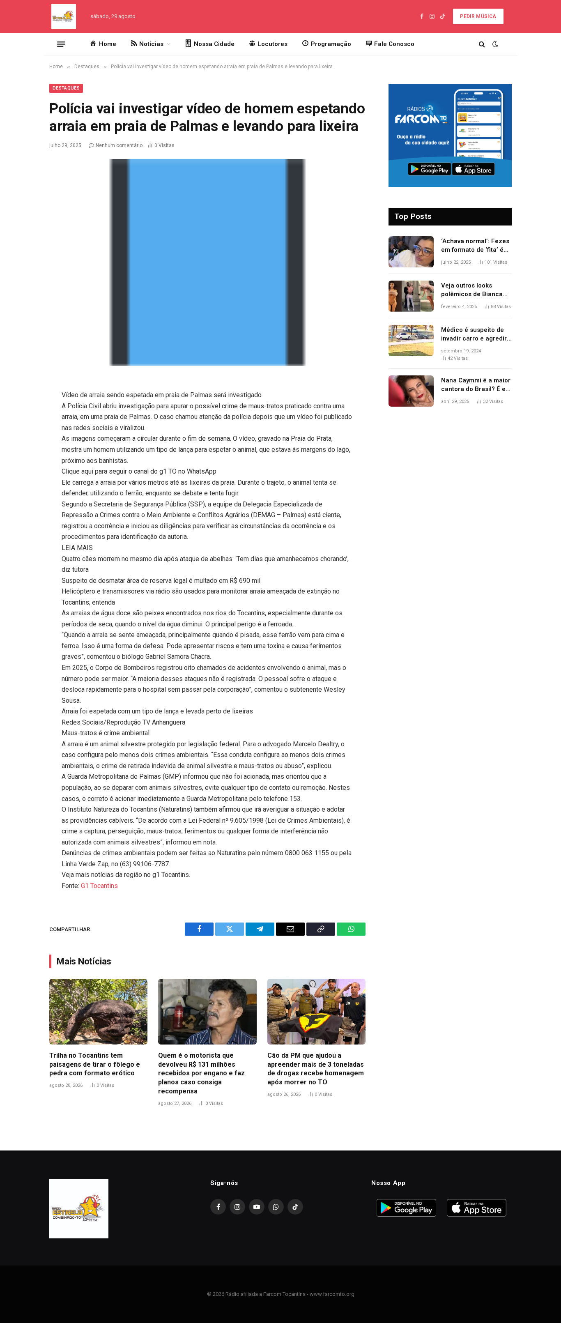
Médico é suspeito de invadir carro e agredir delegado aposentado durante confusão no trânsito (474, 334)
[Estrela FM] (63, 16)
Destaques (66, 88)
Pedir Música (478, 16)
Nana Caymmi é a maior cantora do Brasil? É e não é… (475, 385)
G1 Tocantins (99, 886)
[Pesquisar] (482, 44)
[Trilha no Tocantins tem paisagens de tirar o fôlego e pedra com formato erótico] (98, 1012)
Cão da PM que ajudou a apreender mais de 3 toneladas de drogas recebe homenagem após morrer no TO (315, 1068)
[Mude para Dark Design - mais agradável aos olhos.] (494, 44)
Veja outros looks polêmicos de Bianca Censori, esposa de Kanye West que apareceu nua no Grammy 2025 (472, 290)
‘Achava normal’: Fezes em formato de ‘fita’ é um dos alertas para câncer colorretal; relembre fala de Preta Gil (475, 246)
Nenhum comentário (119, 145)
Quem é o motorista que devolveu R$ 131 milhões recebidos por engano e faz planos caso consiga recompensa (201, 1073)
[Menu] (61, 44)
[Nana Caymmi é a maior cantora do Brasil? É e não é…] (411, 391)
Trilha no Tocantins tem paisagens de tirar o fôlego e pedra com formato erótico (94, 1064)
